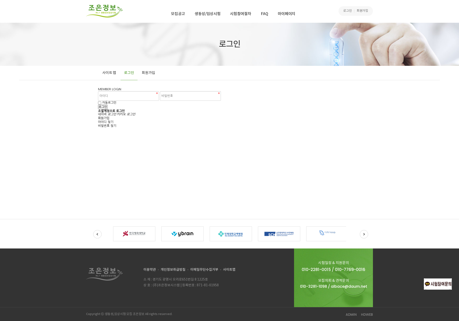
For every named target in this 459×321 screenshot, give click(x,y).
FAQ (264, 14)
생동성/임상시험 (207, 14)
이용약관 (149, 270)
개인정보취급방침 (173, 270)
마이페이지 (286, 14)
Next (364, 234)
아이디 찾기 (105, 122)
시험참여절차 (240, 14)
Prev (97, 234)
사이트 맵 (109, 73)
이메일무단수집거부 (204, 270)
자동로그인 (109, 102)
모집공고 (178, 14)
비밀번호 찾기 (107, 125)
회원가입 (362, 11)
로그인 (347, 11)
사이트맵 (229, 270)
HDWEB (367, 314)
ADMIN (351, 314)
